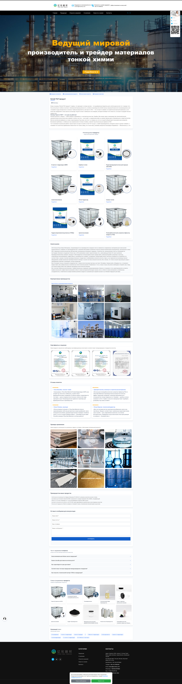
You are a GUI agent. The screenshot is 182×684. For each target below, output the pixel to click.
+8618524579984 (115, 668)
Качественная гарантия (85, 94)
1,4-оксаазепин (54, 634)
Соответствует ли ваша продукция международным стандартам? (69, 568)
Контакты (109, 13)
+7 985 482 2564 (114, 673)
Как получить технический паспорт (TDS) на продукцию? (67, 572)
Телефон (175, 20)
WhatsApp (55, 102)
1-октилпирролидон (56, 637)
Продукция (63, 13)
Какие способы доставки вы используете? (63, 560)
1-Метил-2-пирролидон (93, 634)
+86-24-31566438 (114, 664)
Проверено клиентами (99, 94)
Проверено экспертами (56, 94)
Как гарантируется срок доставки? (61, 564)
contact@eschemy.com (80, 6)
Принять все (101, 681)
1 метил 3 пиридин (78, 634)
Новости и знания (98, 13)
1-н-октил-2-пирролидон (69, 637)
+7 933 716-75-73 (112, 670)
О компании (87, 13)
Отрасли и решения (75, 13)
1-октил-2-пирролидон (66, 634)
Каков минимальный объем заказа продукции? (64, 556)
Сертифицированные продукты (70, 94)
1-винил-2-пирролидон (117, 634)
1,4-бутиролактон (106, 634)
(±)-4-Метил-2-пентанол (83, 637)
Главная (55, 13)
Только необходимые (81, 681)
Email (174, 17)
